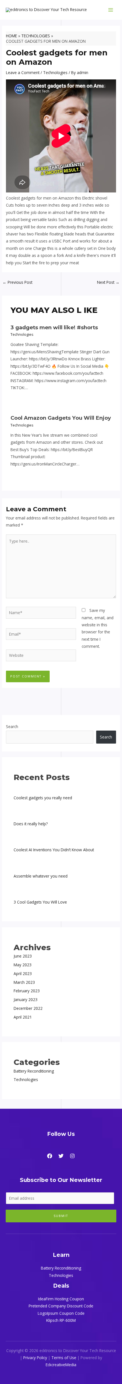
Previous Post (17, 282)
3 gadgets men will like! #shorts (54, 327)
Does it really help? (31, 823)
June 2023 (23, 956)
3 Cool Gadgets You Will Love (40, 902)
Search (12, 726)
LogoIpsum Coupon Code (61, 1313)
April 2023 (23, 973)
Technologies (55, 72)
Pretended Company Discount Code (61, 1306)
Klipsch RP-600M (61, 1320)
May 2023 (22, 964)
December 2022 (28, 1008)
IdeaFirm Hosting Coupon (61, 1298)
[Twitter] (61, 1155)
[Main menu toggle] (111, 10)
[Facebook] (49, 1155)
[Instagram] (72, 1155)
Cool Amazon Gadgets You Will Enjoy (60, 418)
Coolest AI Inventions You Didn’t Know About (54, 849)
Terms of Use (63, 1357)
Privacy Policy (35, 1357)
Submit (61, 1216)
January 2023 (25, 999)
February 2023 (27, 990)
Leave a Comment (22, 72)
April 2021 (23, 1017)
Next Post (108, 282)
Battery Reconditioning (34, 1071)
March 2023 (24, 982)
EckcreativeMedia (61, 1364)
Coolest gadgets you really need (43, 797)
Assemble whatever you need (41, 876)
